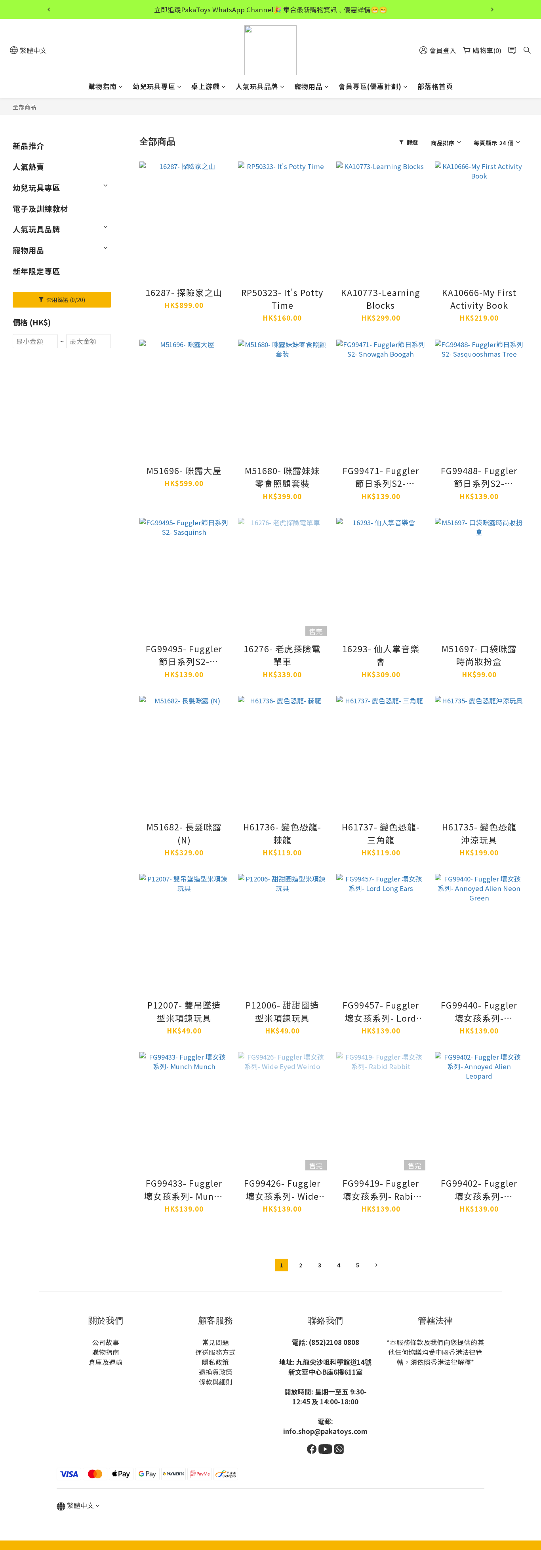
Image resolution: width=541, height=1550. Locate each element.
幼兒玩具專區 (154, 86)
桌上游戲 (205, 86)
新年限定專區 (36, 271)
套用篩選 (65, 300)
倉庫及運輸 (105, 1362)
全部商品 (24, 107)
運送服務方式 (215, 1352)
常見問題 (215, 1342)
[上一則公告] (48, 9)
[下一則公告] (492, 9)
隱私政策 (215, 1362)
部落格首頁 (435, 86)
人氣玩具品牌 (257, 86)
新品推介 (28, 145)
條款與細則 (215, 1382)
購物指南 (102, 86)
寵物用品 (308, 86)
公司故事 (105, 1342)
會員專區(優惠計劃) (370, 86)
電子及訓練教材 (40, 208)
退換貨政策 (215, 1372)
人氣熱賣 (28, 166)
